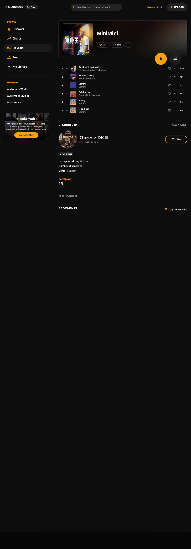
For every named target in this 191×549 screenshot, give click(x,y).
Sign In (160, 7)
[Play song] (161, 59)
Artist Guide (14, 102)
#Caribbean (66, 154)
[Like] (169, 68)
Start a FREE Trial (26, 135)
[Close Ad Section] (45, 115)
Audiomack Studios (18, 95)
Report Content (67, 195)
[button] (122, 68)
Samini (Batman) (87, 78)
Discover (18, 29)
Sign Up (151, 7)
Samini (82, 86)
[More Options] (175, 68)
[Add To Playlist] (67, 68)
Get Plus (31, 7)
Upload (179, 7)
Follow (176, 139)
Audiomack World (17, 89)
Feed (16, 57)
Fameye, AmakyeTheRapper (92, 70)
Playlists (18, 48)
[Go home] (13, 7)
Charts (17, 38)
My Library (20, 67)
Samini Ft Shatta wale (89, 95)
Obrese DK (91, 137)
